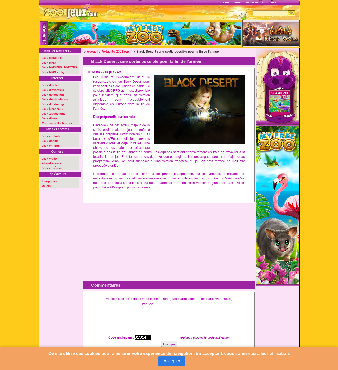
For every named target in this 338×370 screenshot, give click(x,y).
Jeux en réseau (52, 168)
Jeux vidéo (49, 158)
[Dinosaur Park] (174, 33)
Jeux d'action (51, 85)
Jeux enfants (51, 145)
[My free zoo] (277, 204)
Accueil (92, 51)
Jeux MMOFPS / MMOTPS (59, 67)
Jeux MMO (49, 62)
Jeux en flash (51, 136)
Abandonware (51, 163)
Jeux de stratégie (53, 104)
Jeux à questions (53, 113)
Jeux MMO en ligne (55, 72)
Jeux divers (50, 118)
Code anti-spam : (121, 337)
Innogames (49, 181)
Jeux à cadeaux (52, 108)
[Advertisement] (126, 238)
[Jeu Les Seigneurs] (271, 33)
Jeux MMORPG (52, 57)
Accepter (171, 361)
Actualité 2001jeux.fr (117, 51)
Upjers (46, 185)
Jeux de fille (50, 140)
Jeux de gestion (53, 94)
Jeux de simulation (55, 99)
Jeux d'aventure (53, 89)
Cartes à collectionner (57, 123)
